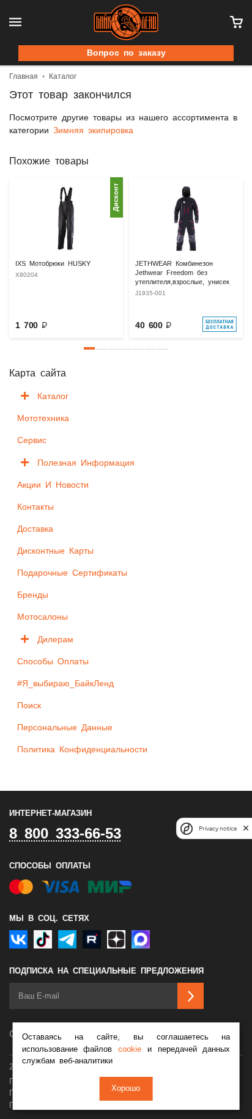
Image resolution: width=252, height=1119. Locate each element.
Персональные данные (65, 728)
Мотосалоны (42, 617)
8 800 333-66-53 (65, 834)
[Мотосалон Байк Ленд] (126, 22)
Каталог (53, 396)
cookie (129, 1049)
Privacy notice (218, 828)
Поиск (29, 706)
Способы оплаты (53, 662)
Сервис (31, 440)
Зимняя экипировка (93, 130)
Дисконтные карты (55, 551)
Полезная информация (86, 463)
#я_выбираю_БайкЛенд (65, 684)
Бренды (32, 595)
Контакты (35, 507)
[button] (89, 348)
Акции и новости (53, 485)
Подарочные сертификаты (72, 573)
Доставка (35, 529)
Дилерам (55, 640)
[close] (245, 828)
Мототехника (43, 418)
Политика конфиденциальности (82, 750)
